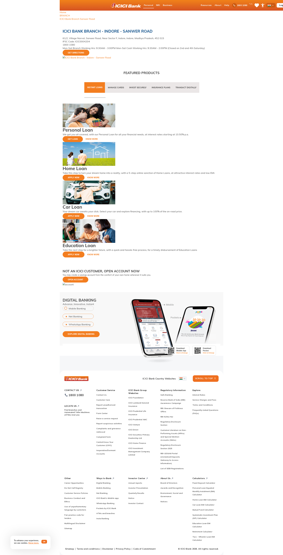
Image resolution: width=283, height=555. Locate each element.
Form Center (102, 413)
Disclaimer (107, 548)
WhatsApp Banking (80, 324)
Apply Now (73, 177)
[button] (68, 284)
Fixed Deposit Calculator (203, 483)
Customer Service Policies (76, 493)
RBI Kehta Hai (167, 417)
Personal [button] (148, 5)
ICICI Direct (133, 430)
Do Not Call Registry (73, 488)
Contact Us (101, 395)
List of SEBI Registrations (172, 468)
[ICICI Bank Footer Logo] (76, 379)
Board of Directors (169, 483)
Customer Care (103, 400)
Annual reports (135, 483)
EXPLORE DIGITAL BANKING (81, 334)
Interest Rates (198, 395)
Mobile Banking (77, 308)
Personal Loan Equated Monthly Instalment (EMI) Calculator (203, 491)
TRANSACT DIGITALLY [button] (186, 87)
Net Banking (75, 316)
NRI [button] (158, 5)
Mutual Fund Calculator (203, 510)
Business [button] (167, 5)
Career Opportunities (74, 483)
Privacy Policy (123, 548)
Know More (92, 139)
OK (44, 542)
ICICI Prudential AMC (137, 419)
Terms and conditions (88, 548)
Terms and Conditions (202, 405)
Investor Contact (135, 503)
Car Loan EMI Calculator (203, 505)
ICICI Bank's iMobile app (107, 498)
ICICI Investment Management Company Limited (139, 451)
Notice (131, 498)
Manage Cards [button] (116, 87)
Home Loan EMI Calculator (204, 500)
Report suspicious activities (109, 423)
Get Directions (76, 53)
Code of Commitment (144, 548)
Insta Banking (102, 518)
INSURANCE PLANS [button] (161, 87)
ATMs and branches (105, 513)
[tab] (95, 89)
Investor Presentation (138, 488)
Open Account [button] (75, 280)
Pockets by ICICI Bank (106, 508)
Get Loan (73, 139)
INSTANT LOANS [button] (95, 87)
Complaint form (103, 437)
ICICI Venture (134, 425)
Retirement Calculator (202, 532)
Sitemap (68, 528)
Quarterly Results (136, 493)
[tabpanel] (141, 180)
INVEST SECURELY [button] (137, 87)
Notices (164, 501)
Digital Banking (103, 483)
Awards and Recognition (172, 488)
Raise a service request (107, 418)
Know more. (33, 543)
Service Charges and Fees (204, 400)
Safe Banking (167, 395)
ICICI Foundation (136, 398)
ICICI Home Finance (137, 443)
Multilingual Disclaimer (74, 523)
